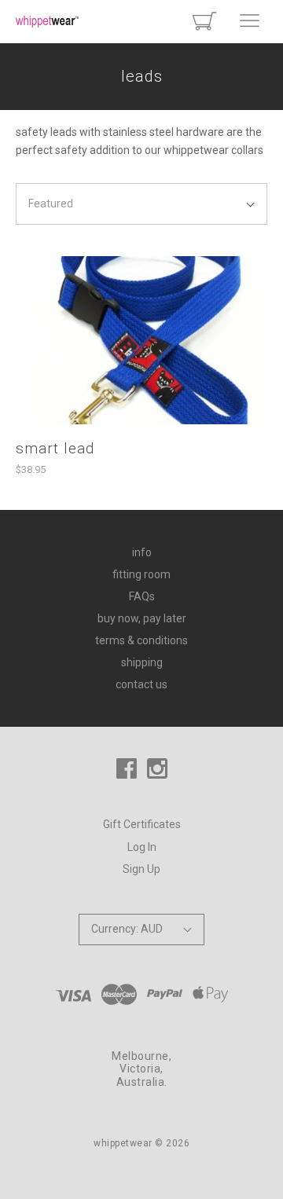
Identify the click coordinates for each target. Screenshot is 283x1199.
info (142, 552)
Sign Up (141, 869)
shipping (142, 662)
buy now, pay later (141, 618)
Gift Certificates (142, 824)
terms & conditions (141, 640)
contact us (141, 684)
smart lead (55, 448)
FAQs (142, 596)
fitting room (141, 574)
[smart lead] (141, 340)
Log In (141, 847)
